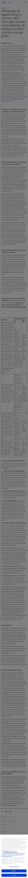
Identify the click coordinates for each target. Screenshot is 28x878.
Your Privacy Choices (14, 866)
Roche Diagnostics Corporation (10, 852)
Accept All (14, 875)
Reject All (14, 871)
